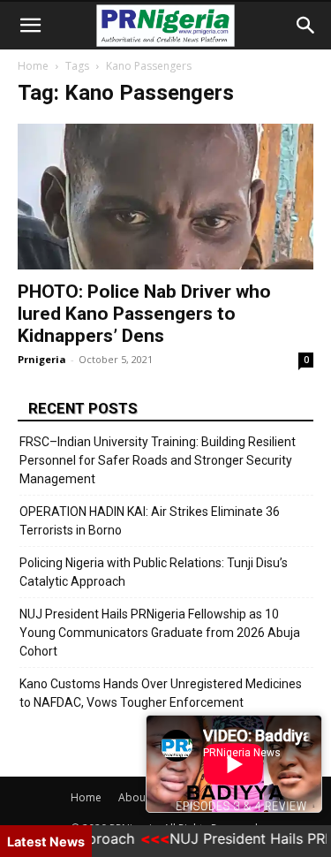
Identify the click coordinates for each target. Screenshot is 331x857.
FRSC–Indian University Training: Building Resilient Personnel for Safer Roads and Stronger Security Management (157, 460)
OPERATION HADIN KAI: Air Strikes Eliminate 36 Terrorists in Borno (149, 520)
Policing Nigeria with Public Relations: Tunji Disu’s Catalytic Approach (153, 572)
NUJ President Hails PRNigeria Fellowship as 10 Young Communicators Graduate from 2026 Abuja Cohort (159, 632)
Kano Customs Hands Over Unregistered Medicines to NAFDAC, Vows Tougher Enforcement (160, 693)
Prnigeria (42, 359)
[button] (30, 25)
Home (33, 65)
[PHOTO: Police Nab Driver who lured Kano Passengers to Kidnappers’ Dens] (165, 196)
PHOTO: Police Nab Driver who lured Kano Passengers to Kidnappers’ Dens (144, 313)
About (133, 797)
